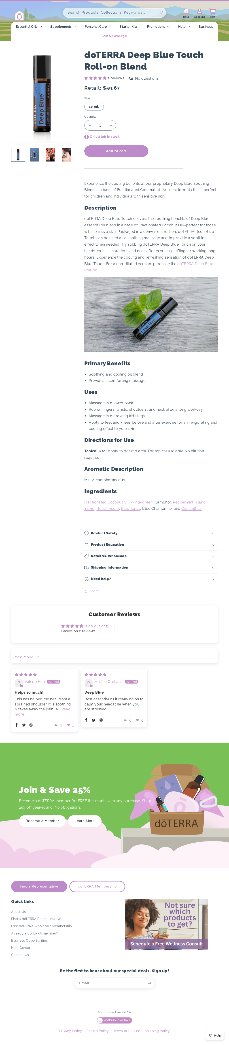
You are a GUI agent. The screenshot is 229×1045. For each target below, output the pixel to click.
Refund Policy (98, 1031)
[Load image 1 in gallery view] (18, 155)
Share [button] (94, 591)
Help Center (20, 947)
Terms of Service (126, 1031)
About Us (18, 911)
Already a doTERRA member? (34, 933)
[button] (28, 26)
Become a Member (42, 821)
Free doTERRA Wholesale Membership (41, 926)
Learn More (85, 821)
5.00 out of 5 (96, 626)
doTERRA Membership (97, 886)
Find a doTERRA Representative (36, 919)
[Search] (161, 12)
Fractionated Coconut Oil (106, 502)
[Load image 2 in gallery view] (34, 155)
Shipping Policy (157, 1031)
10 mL (94, 106)
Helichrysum (107, 508)
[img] (26, 675)
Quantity (90, 116)
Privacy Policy (70, 1031)
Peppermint (183, 502)
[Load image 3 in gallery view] (50, 155)
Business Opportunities (29, 940)
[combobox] (114, 13)
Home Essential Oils (119, 1012)
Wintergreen (142, 502)
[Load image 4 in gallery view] (66, 155)
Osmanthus (191, 508)
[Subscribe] (150, 983)
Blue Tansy (130, 508)
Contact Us (20, 955)
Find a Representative (39, 886)
